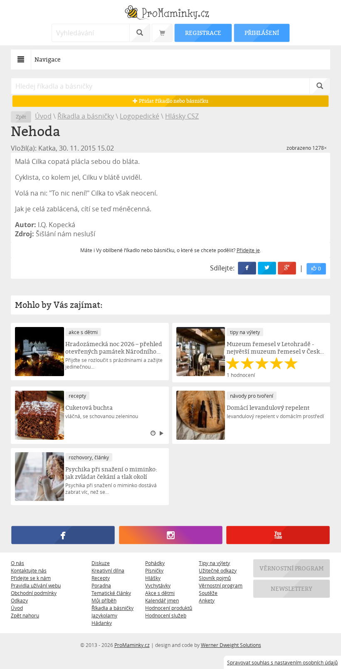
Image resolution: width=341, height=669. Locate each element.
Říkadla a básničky (85, 116)
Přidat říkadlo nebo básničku (173, 100)
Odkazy (19, 600)
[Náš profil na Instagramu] (170, 535)
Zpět (21, 116)
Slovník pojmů (215, 578)
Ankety (207, 600)
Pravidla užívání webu (36, 585)
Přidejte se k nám (31, 578)
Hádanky (101, 622)
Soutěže (208, 593)
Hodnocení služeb (165, 615)
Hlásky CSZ (182, 116)
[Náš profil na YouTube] (277, 535)
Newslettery (291, 588)
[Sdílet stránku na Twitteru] (267, 268)
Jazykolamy (104, 615)
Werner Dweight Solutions (231, 645)
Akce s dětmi (160, 593)
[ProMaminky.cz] (170, 13)
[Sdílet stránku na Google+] (287, 268)
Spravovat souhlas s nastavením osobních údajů (282, 662)
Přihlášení (262, 33)
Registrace (203, 33)
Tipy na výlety (214, 563)
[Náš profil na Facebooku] (62, 535)
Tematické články (111, 593)
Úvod (43, 116)
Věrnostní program (220, 585)
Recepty (100, 578)
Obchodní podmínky (34, 593)
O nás (17, 563)
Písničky (154, 570)
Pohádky (155, 563)
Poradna (101, 585)
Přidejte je (248, 250)
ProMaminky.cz (132, 645)
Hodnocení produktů (168, 608)
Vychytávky (157, 585)
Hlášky (153, 578)
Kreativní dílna (107, 570)
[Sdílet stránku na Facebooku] (247, 268)
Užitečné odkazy (218, 570)
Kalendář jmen (162, 600)
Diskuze (100, 563)
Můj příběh (103, 600)
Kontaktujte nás (29, 570)
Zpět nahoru (25, 615)
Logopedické (139, 116)
